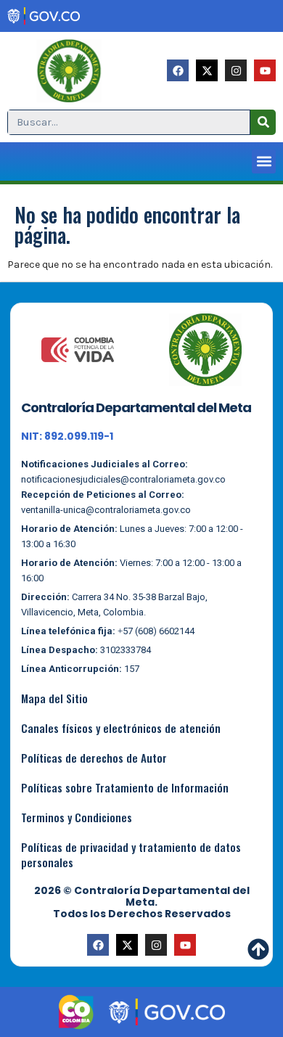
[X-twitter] (207, 70)
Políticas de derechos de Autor (94, 758)
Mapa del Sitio (54, 698)
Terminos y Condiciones (76, 817)
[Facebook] (178, 70)
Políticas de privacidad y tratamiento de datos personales (131, 854)
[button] (264, 161)
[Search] (263, 122)
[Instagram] (236, 70)
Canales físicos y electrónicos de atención (121, 728)
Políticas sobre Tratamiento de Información (125, 787)
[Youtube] (265, 70)
